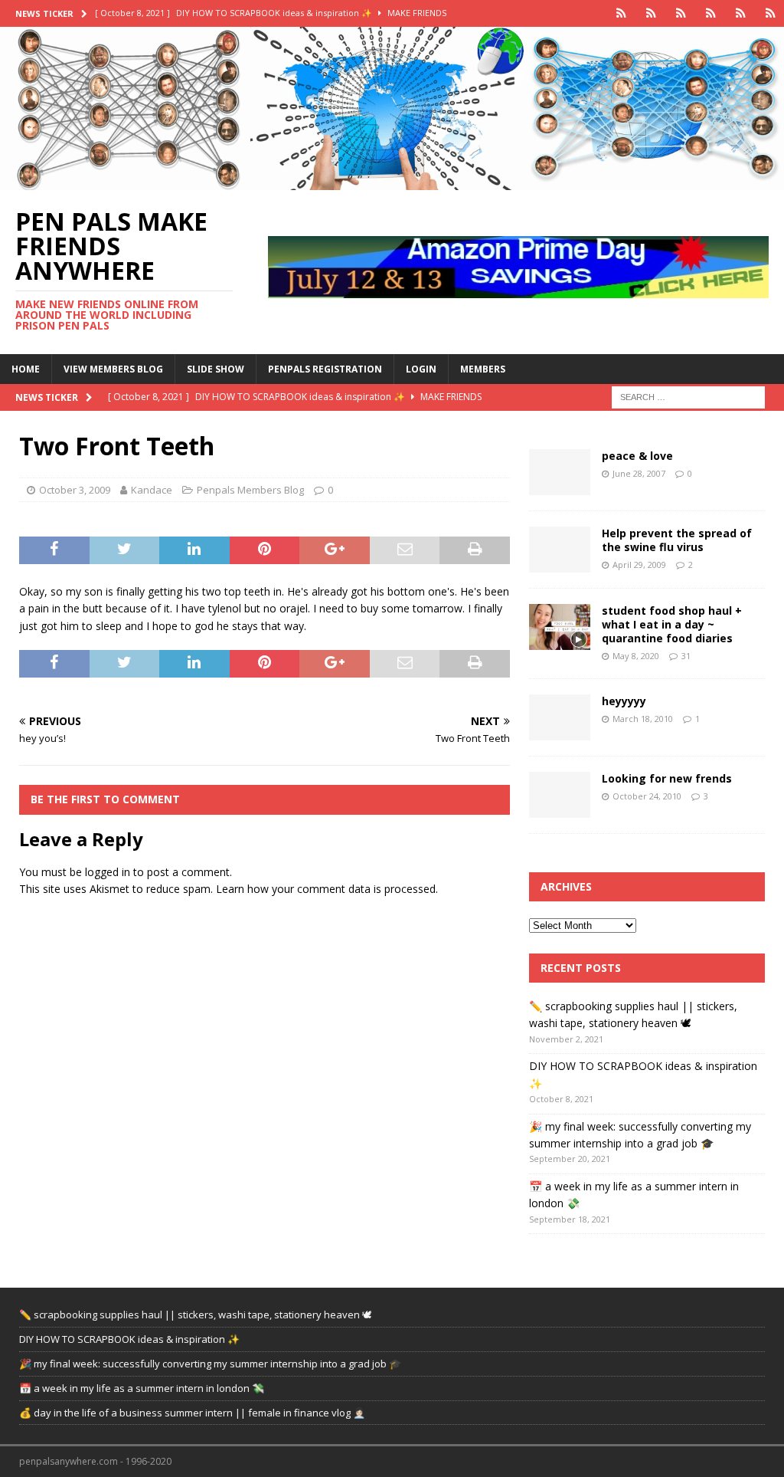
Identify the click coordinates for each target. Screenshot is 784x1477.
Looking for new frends (667, 778)
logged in (107, 872)
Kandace (151, 490)
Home (25, 369)
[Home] (621, 13)
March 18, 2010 (642, 718)
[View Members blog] (651, 13)
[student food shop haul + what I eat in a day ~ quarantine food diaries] (559, 627)
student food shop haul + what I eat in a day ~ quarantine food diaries (672, 624)
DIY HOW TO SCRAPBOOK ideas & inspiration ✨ (129, 1339)
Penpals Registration (325, 369)
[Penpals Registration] (710, 13)
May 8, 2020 (635, 655)
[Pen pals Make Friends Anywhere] (392, 181)
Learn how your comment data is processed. (327, 888)
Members (482, 369)
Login (421, 369)
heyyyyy (624, 701)
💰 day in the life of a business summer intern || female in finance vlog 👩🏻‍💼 (192, 1413)
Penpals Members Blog (250, 490)
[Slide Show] (681, 13)
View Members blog (113, 369)
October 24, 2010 (646, 796)
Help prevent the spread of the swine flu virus (677, 540)
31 (686, 655)
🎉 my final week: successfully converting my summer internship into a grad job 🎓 (210, 1363)
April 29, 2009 (639, 564)
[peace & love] (559, 472)
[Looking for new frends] (559, 795)
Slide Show (215, 369)
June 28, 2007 (638, 473)
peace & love (637, 455)
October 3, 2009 (74, 490)
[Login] (740, 13)
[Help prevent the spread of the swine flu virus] (559, 550)
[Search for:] (688, 396)
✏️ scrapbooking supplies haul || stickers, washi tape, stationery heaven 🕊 (195, 1314)
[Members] (770, 13)
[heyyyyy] (559, 717)
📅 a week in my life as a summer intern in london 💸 (141, 1388)
